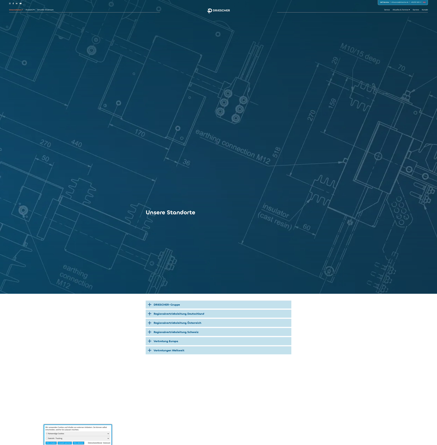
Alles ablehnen (78, 443)
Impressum (106, 443)
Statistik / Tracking (55, 438)
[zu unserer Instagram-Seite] (10, 3)
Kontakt (425, 10)
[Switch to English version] (424, 2)
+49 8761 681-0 (416, 2)
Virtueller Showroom (45, 10)
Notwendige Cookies (56, 433)
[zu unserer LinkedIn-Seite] (17, 3)
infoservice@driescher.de (399, 2)
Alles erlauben (51, 443)
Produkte (29, 10)
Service (387, 10)
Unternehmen (15, 10)
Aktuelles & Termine (401, 10)
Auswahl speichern (64, 443)
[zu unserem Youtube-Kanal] (20, 3)
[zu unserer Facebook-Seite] (13, 3)
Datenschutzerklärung (95, 443)
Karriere (416, 10)
